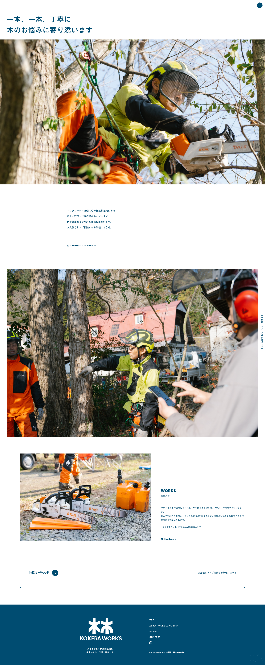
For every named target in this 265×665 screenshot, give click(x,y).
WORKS (153, 631)
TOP (151, 620)
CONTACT (155, 637)
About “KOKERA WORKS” (163, 625)
